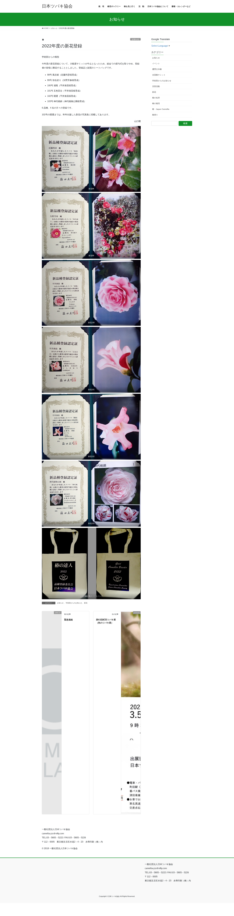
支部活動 (156, 86)
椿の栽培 (156, 103)
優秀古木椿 (157, 69)
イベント (156, 63)
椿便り (155, 115)
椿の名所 (156, 98)
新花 (85, 603)
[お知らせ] (51, 617)
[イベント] (131, 712)
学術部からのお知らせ (74, 603)
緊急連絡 (68, 620)
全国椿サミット (158, 75)
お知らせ (135, 39)
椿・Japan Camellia (160, 109)
